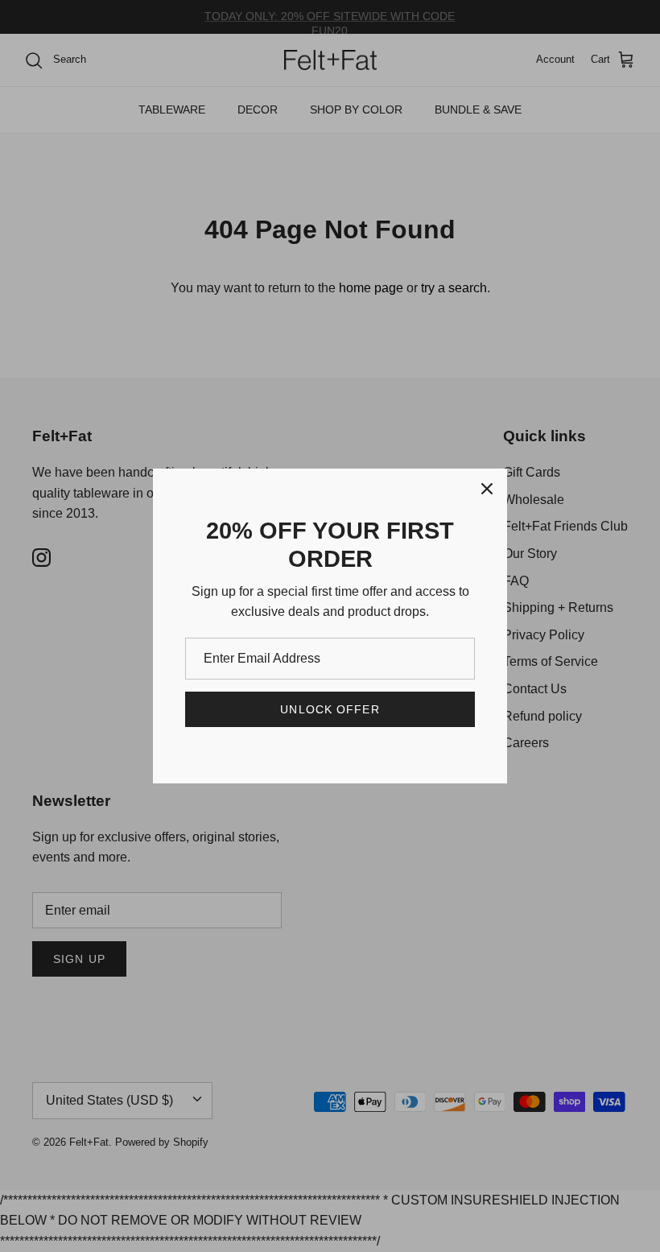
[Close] (487, 488)
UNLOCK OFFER (329, 709)
